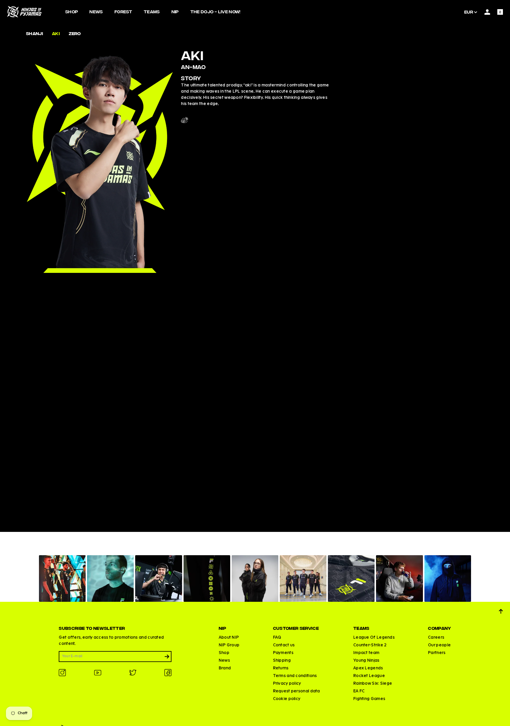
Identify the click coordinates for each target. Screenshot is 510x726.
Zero (75, 33)
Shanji (34, 33)
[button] (62, 578)
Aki (56, 33)
